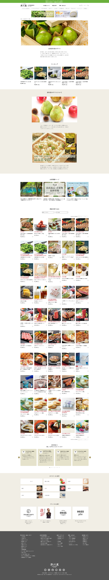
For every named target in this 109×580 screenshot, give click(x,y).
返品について (23, 547)
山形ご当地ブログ (72, 541)
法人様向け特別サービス (45, 536)
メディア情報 (85, 544)
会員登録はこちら (61, 536)
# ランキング (79, 8)
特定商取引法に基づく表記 (41, 574)
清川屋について (46, 5)
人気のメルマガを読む (45, 540)
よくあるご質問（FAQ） (25, 554)
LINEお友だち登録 (44, 543)
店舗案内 (84, 540)
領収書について (24, 541)
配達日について (24, 546)
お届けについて (24, 544)
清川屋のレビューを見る (73, 544)
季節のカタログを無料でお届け (46, 538)
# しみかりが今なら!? (35, 8)
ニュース (70, 543)
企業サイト (85, 538)
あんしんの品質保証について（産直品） (28, 555)
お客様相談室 (23, 549)
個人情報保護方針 (49, 574)
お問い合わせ (23, 552)
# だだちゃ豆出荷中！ (26, 8)
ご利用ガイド (23, 538)
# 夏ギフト (50, 8)
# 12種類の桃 (61, 8)
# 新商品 (85, 8)
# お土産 (55, 8)
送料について (23, 543)
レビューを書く (60, 546)
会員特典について (61, 538)
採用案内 (84, 541)
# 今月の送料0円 (44, 8)
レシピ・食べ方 (72, 540)
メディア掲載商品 (72, 538)
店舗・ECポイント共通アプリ (46, 541)
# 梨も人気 (67, 8)
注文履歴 (59, 541)
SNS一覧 (84, 543)
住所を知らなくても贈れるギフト (47, 544)
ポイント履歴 (60, 543)
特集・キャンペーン (72, 536)
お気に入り (60, 544)
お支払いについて (24, 540)
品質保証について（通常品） (26, 557)
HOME (21, 18)
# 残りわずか (73, 8)
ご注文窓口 (23, 536)
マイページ (60, 540)
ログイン (85, 5)
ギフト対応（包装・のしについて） (27, 551)
